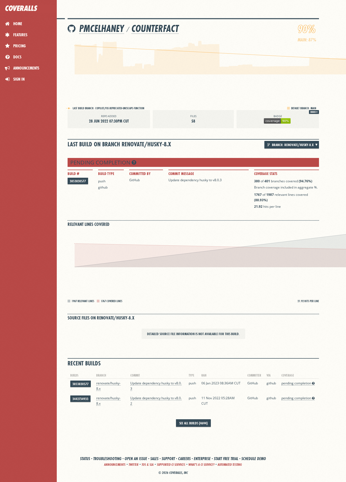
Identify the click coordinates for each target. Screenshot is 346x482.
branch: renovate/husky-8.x (292, 144)
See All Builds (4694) (193, 423)
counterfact (155, 28)
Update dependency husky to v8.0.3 (195, 180)
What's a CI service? (201, 464)
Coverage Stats (265, 173)
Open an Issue (136, 458)
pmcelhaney (101, 28)
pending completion (101, 162)
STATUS (85, 458)
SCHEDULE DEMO (253, 458)
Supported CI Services (171, 464)
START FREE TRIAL (226, 458)
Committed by (140, 173)
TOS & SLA (148, 464)
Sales (154, 458)
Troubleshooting (107, 458)
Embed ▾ (314, 112)
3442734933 (80, 399)
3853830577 (78, 181)
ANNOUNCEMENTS (114, 464)
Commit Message (181, 173)
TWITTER (133, 464)
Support (168, 458)
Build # (73, 173)
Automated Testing (230, 464)
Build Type (106, 173)
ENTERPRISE (202, 458)
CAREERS (184, 458)
